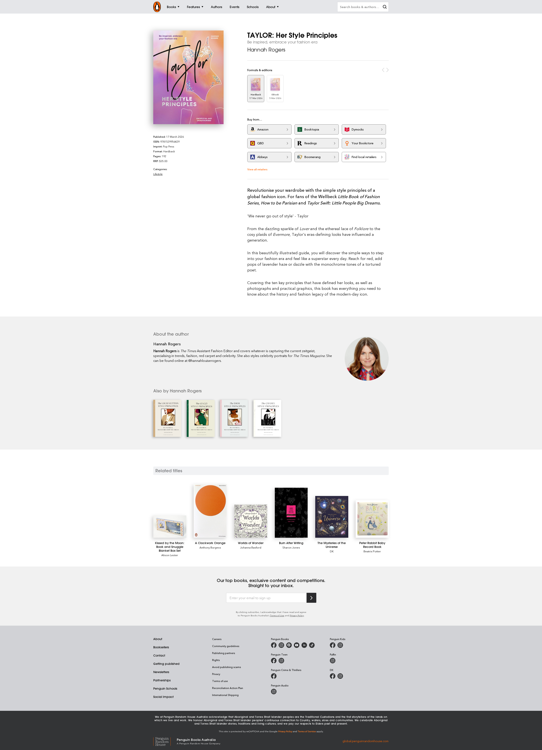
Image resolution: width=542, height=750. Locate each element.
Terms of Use (277, 615)
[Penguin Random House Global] (165, 741)
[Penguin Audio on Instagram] (274, 691)
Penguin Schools (165, 688)
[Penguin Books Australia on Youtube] (296, 645)
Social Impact (163, 697)
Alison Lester (169, 555)
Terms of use (220, 681)
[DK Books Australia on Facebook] (332, 676)
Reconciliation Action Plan (227, 688)
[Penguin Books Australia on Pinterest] (289, 645)
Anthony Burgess (210, 547)
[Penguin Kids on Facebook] (332, 645)
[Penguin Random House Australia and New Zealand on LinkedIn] (304, 645)
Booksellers (161, 647)
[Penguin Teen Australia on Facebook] (274, 660)
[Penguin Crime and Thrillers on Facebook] (274, 676)
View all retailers (257, 169)
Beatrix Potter (372, 551)
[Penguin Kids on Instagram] (340, 645)
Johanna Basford (250, 547)
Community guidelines (225, 646)
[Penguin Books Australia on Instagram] (281, 645)
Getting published (166, 664)
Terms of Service (307, 731)
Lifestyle (158, 174)
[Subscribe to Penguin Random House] (311, 598)
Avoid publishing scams (226, 667)
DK (332, 551)
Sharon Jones (291, 547)
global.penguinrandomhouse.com (366, 741)
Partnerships (162, 680)
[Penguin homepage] (157, 6)
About (157, 639)
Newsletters (161, 672)
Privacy (216, 674)
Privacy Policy (297, 615)
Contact (159, 655)
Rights (216, 660)
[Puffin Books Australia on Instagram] (332, 660)
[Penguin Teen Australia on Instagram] (281, 660)
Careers (216, 639)
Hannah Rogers (266, 49)
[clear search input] (385, 7)
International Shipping (225, 695)
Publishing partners (223, 653)
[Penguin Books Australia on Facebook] (274, 645)
